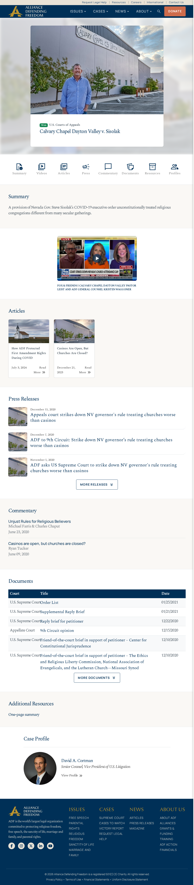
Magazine (137, 828)
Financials (168, 850)
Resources (119, 2)
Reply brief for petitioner (61, 621)
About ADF (168, 818)
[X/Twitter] (31, 846)
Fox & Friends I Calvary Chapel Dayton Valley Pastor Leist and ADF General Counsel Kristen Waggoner (96, 287)
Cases (99, 11)
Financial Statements (96, 879)
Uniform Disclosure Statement (130, 879)
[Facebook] (11, 846)
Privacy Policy (54, 879)
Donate (175, 11)
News (120, 11)
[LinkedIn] (40, 846)
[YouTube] (50, 846)
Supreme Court (112, 818)
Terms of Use (73, 879)
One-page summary (23, 715)
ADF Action (168, 845)
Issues (76, 11)
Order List (49, 603)
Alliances (168, 823)
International (155, 2)
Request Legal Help (94, 2)
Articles (136, 818)
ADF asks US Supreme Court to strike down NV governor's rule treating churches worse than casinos (103, 468)
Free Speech (79, 818)
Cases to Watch (112, 823)
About (142, 11)
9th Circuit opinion (57, 631)
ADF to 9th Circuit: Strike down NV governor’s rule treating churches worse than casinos (101, 442)
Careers (136, 2)
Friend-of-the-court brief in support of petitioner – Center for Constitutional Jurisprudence (93, 643)
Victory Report (111, 828)
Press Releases (142, 823)
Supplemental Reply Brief (62, 612)
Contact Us (176, 2)
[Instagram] (21, 846)
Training (166, 839)
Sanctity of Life (81, 845)
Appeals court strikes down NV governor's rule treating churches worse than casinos (103, 417)
